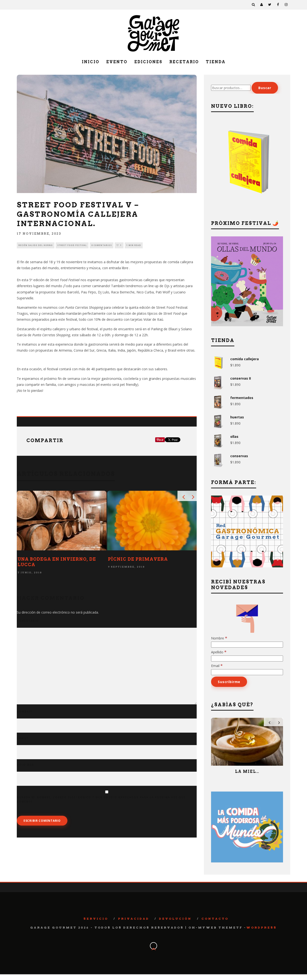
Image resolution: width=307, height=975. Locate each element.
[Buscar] (253, 5)
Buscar (264, 88)
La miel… (247, 771)
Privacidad (133, 918)
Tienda (215, 62)
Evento (116, 62)
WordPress (261, 927)
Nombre (24, 711)
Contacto (215, 918)
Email (22, 738)
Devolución (175, 918)
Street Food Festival (72, 245)
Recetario (184, 62)
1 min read (133, 245)
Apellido (218, 652)
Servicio (95, 918)
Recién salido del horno (35, 245)
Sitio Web (25, 764)
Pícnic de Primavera (138, 559)
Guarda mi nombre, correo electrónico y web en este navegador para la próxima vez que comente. (101, 799)
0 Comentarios (101, 245)
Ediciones (148, 62)
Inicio (90, 62)
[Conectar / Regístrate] (261, 5)
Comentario (28, 620)
